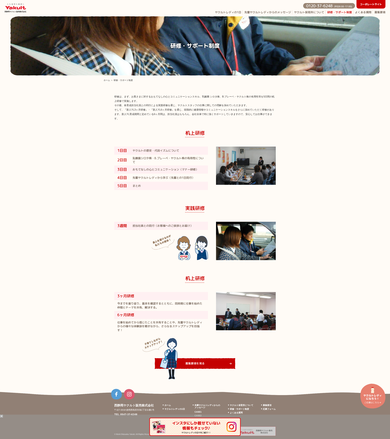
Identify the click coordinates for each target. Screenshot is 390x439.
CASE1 (198, 412)
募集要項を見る (195, 363)
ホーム (107, 80)
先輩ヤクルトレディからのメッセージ (267, 12)
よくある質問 (363, 12)
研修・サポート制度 (339, 12)
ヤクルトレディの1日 (228, 12)
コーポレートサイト (371, 4)
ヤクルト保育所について (309, 12)
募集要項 (379, 12)
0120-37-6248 (329, 6)
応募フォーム (269, 409)
